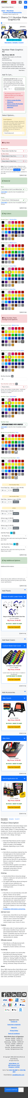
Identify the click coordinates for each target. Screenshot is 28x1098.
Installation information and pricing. (14, 909)
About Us (14, 1027)
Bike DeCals (10, 11)
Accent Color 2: (9, 243)
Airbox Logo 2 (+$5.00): (7, 518)
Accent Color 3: (8, 266)
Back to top (23, 175)
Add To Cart (20, 89)
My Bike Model (5, 159)
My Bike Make (5, 154)
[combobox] (14, 424)
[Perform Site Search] (25, 7)
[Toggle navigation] (25, 2)
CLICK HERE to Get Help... (14, 40)
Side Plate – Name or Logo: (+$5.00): (11, 499)
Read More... (22, 70)
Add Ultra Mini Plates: (7, 544)
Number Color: (8, 396)
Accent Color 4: (8, 289)
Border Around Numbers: (9, 432)
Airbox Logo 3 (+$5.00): (7, 525)
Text (10, 490)
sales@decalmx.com (18, 1075)
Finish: (2, 197)
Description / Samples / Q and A (14, 42)
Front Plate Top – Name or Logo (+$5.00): (12, 487)
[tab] (4, 819)
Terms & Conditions (14, 1033)
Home (3, 11)
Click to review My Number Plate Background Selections (15, 105)
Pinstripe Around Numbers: (10, 458)
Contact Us (14, 1021)
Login (13, 2)
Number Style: (5, 422)
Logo (4, 490)
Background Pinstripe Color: (12, 350)
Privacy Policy (14, 1030)
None (16, 490)
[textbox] (13, 424)
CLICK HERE (17, 170)
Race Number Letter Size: (8, 384)
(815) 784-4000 (13, 1070)
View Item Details (13, 627)
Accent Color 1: (9, 219)
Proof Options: (7, 119)
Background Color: (10, 325)
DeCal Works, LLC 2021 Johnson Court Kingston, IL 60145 (14, 1065)
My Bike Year (4, 148)
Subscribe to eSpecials (14, 1024)
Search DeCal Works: (8, 7)
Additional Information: (7, 566)
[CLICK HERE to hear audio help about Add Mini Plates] (11, 533)
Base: (2, 187)
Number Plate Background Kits (12, 12)
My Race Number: (6, 376)
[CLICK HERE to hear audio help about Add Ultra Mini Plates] (14, 544)
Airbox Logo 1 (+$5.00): (7, 511)
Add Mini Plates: (5, 533)
